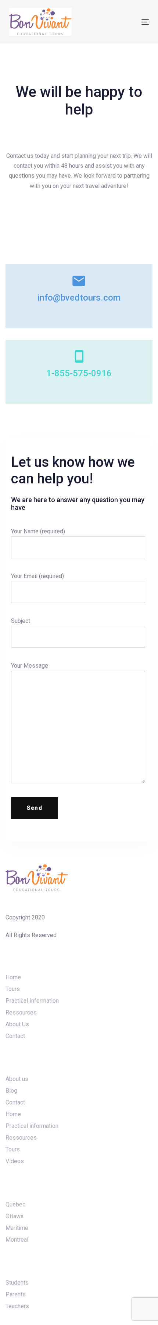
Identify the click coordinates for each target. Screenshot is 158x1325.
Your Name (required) (38, 531)
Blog (11, 1090)
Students (17, 1282)
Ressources (21, 1012)
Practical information (32, 1125)
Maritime (17, 1227)
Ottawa (15, 1216)
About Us (17, 1024)
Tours (13, 988)
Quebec (15, 1204)
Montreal (17, 1239)
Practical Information (32, 1000)
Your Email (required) (37, 576)
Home (13, 977)
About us (17, 1078)
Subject (20, 620)
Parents (16, 1294)
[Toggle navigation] (125, 22)
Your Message (29, 665)
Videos (15, 1161)
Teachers (17, 1306)
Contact (15, 1035)
